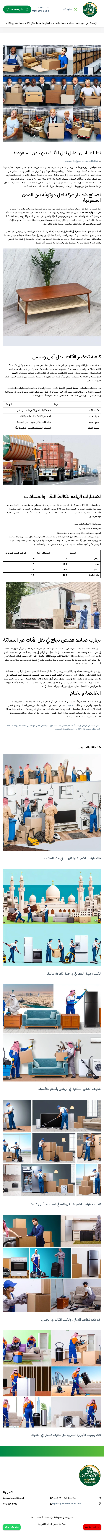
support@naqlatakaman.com (66, 1503)
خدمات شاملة (73, 23)
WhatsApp (10, 1527)
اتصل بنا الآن (91, 1527)
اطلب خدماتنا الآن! (15, 9)
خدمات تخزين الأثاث (15, 23)
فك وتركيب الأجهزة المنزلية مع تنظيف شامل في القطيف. (65, 1434)
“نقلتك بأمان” (70, 705)
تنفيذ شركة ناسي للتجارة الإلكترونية (52, 1524)
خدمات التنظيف (58, 23)
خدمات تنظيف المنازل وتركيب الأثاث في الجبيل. (71, 1319)
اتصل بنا (46, 23)
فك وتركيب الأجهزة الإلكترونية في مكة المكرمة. (72, 858)
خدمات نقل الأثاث (33, 23)
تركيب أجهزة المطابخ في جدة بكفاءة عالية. (74, 973)
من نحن (84, 23)
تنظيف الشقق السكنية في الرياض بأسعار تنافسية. (69, 1088)
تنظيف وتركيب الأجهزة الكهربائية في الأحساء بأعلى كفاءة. (65, 1204)
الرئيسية (93, 23)
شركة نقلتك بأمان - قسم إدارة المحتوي (81, 161)
